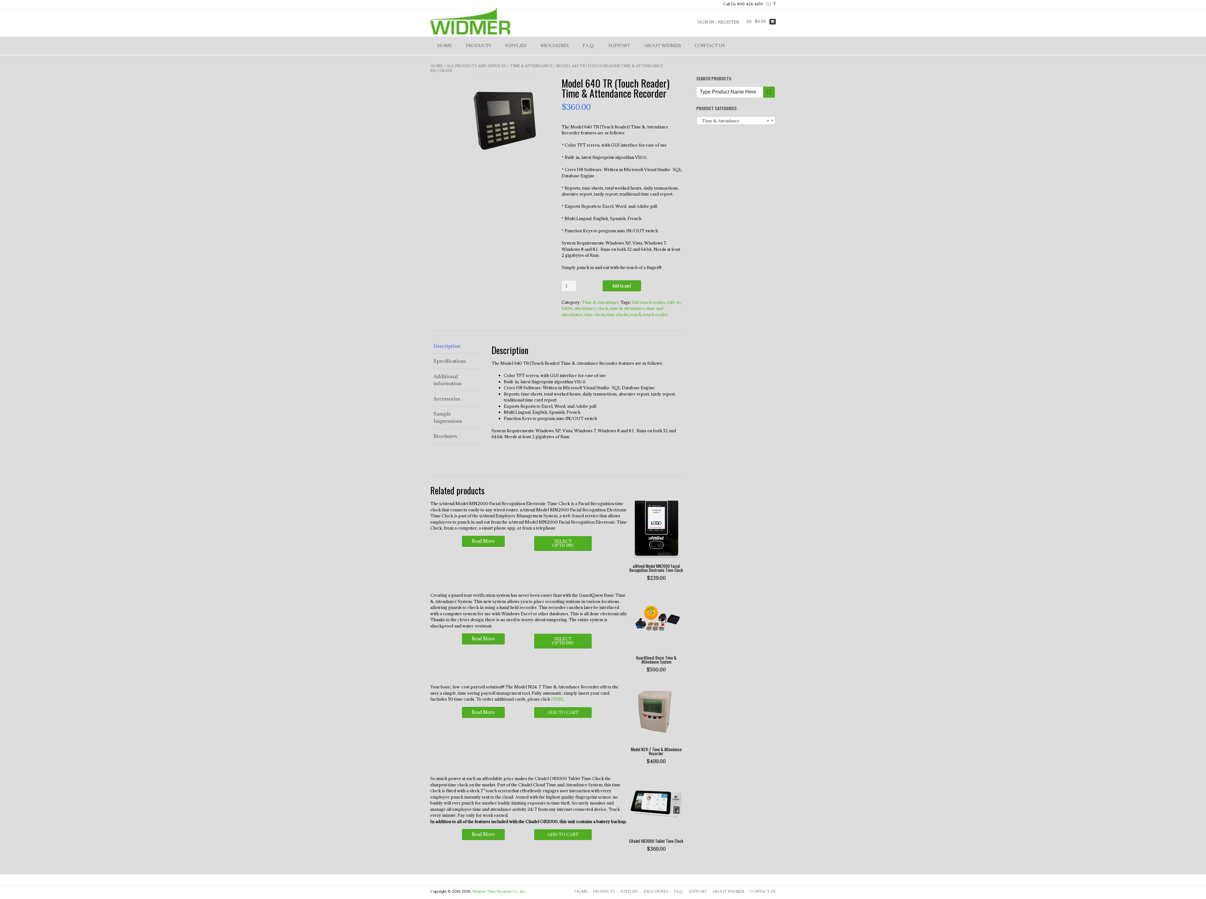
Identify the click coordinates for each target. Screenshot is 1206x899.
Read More (483, 541)
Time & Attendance (531, 65)
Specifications (449, 361)
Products (478, 45)
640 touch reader (648, 302)
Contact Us (710, 45)
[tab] (455, 346)
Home (444, 45)
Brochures (555, 45)
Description (446, 346)
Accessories (446, 399)
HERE (557, 699)
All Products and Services (476, 65)
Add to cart (621, 285)
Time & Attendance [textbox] (734, 121)
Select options (562, 543)
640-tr (673, 302)
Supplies (516, 45)
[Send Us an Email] (767, 4)
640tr (567, 308)
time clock (594, 314)
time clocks (617, 314)
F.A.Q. (589, 45)
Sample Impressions (447, 417)
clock (602, 308)
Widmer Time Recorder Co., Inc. (499, 891)
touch (635, 314)
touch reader (655, 314)
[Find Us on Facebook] (773, 4)
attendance (584, 308)
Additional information (447, 380)
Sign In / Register (718, 21)
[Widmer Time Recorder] (470, 21)
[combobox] (736, 120)
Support (619, 45)
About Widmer (662, 45)
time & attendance (627, 308)
